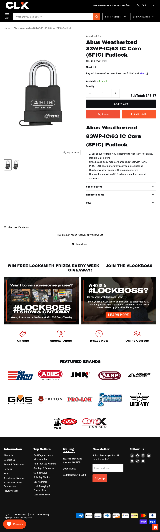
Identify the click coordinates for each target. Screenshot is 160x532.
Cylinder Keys (40, 472)
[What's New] (99, 336)
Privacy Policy (11, 490)
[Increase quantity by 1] (116, 93)
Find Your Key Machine (44, 463)
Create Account (20, 514)
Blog (6, 473)
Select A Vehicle (113, 16)
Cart (32, 514)
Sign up (100, 478)
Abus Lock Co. (94, 35)
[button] (142, 5)
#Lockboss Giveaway (14, 478)
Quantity (90, 86)
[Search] (96, 16)
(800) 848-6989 (78, 474)
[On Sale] (23, 336)
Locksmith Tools (41, 494)
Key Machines (40, 481)
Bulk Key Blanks (41, 477)
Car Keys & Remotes (43, 468)
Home (7, 28)
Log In (6, 514)
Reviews (8, 468)
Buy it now (103, 114)
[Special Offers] (61, 336)
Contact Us (9, 459)
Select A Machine (141, 16)
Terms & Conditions (14, 464)
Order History (43, 514)
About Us (8, 455)
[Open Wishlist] (155, 527)
